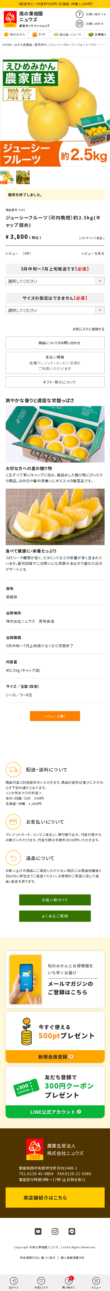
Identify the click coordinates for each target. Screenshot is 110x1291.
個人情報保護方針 (73, 1257)
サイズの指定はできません (55, 298)
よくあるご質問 (55, 915)
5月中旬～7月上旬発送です (55, 269)
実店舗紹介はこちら (45, 1197)
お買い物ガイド (55, 899)
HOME (7, 44)
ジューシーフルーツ (61, 44)
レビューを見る (93, 253)
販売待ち (41, 44)
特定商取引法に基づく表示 (38, 1257)
